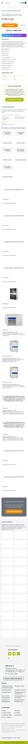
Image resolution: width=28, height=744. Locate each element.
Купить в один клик (14, 30)
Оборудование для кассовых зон (19, 693)
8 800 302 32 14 (9, 665)
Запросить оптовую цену (6, 21)
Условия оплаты (6, 713)
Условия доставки (6, 715)
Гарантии (17, 710)
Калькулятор (18, 715)
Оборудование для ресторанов (19, 696)
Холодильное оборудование (5, 700)
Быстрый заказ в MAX (15, 35)
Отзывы (3, 710)
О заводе (17, 713)
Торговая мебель (6, 690)
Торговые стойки (19, 686)
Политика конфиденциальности (14, 742)
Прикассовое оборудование (5, 696)
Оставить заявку (14, 511)
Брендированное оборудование (19, 700)
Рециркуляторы (6, 692)
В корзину (10, 25)
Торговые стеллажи (20, 690)
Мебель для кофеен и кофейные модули (7, 687)
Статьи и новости (6, 717)
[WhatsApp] (21, 3)
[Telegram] (19, 3)
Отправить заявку (14, 100)
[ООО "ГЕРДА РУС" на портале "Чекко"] (14, 659)
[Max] (23, 3)
